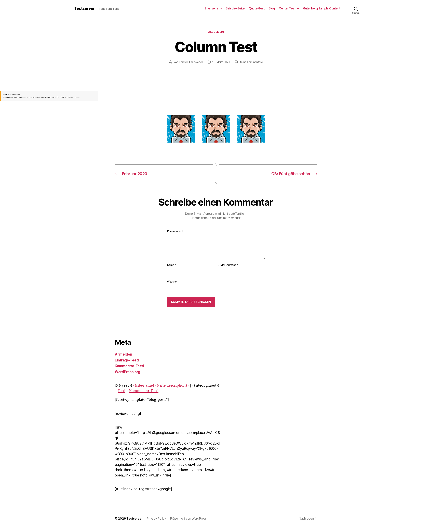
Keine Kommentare (251, 62)
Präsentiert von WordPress (188, 518)
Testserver (84, 8)
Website (172, 281)
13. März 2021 (221, 62)
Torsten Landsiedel (191, 62)
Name (171, 265)
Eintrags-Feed (127, 360)
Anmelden (123, 354)
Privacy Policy (156, 518)
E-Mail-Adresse (228, 265)
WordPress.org (127, 372)
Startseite (211, 8)
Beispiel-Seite (235, 8)
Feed (121, 391)
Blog (272, 8)
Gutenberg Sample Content (321, 8)
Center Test (287, 8)
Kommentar (175, 231)
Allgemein (216, 31)
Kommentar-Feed (129, 366)
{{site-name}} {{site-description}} (161, 385)
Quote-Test (257, 8)
